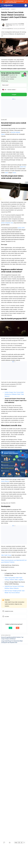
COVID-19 (13, 9)
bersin (14, 172)
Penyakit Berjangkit (5, 9)
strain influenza (5, 481)
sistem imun (23, 166)
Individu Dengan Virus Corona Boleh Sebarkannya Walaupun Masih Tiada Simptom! (14, 394)
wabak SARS (21, 227)
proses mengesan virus (7, 222)
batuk (6, 172)
